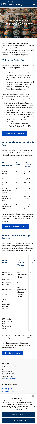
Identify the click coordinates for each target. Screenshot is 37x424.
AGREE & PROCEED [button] (19, 421)
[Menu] (33, 3)
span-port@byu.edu (11, 378)
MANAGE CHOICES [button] (18, 414)
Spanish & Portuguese (16, 5)
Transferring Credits (12, 353)
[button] (33, 396)
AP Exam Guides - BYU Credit (15, 226)
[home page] (3, 4)
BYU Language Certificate (14, 133)
